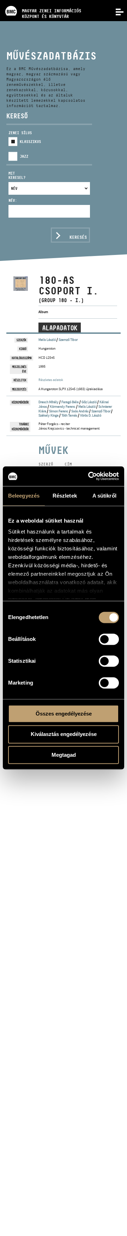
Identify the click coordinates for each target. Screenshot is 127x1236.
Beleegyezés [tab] (24, 496)
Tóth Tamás (69, 415)
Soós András (80, 411)
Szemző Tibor (68, 339)
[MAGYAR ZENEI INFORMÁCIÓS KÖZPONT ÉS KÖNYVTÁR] (40, 2)
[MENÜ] (115, 11)
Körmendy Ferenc (62, 406)
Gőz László (89, 402)
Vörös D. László (90, 415)
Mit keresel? (16, 175)
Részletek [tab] (65, 496)
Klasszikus (30, 141)
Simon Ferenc (58, 411)
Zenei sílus (20, 132)
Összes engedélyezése (64, 714)
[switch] (109, 639)
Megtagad (64, 755)
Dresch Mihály (48, 402)
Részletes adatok (50, 379)
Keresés (78, 237)
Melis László (47, 339)
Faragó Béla (70, 402)
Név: (12, 200)
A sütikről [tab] (104, 496)
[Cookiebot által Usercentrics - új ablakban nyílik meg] (89, 476)
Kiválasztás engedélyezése (64, 734)
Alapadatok (59, 328)
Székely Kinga (48, 415)
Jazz (24, 156)
